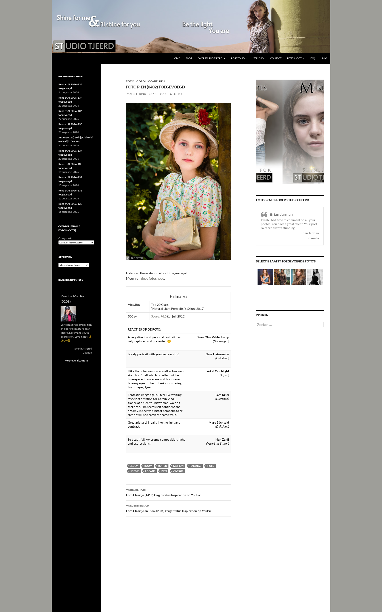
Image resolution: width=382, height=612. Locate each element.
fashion (178, 465)
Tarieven (259, 58)
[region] (191, 26)
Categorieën (65, 238)
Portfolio (238, 58)
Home (176, 58)
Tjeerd (177, 94)
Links (324, 58)
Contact (275, 58)
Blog (188, 58)
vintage (178, 471)
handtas (195, 465)
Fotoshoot (294, 58)
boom (148, 465)
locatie (150, 471)
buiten (162, 465)
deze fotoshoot (152, 278)
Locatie (152, 81)
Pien (162, 81)
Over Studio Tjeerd (210, 58)
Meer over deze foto (76, 360)
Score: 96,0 (158, 316)
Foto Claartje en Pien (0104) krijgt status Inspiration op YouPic (169, 508)
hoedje (134, 471)
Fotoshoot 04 (136, 81)
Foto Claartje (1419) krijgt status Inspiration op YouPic (163, 492)
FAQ (312, 58)
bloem (134, 465)
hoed (210, 465)
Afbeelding (138, 94)
